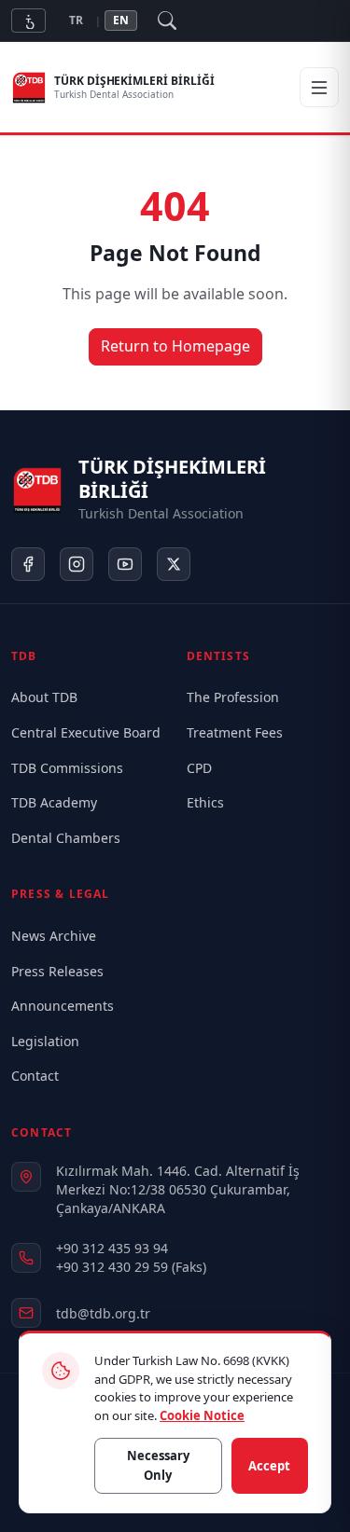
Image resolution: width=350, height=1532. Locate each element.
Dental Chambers (65, 838)
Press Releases (57, 971)
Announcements (62, 1005)
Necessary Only (158, 1465)
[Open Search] (167, 20)
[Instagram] (76, 564)
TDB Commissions (67, 768)
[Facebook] (28, 564)
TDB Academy (54, 802)
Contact (35, 1075)
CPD (199, 768)
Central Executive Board (86, 732)
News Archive (53, 936)
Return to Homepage (175, 346)
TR (76, 20)
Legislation (45, 1041)
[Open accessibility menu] (28, 20)
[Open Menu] (319, 87)
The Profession (233, 697)
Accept (269, 1465)
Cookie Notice (202, 1415)
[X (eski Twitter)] (173, 564)
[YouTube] (125, 564)
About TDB (44, 697)
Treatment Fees (235, 732)
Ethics (205, 802)
